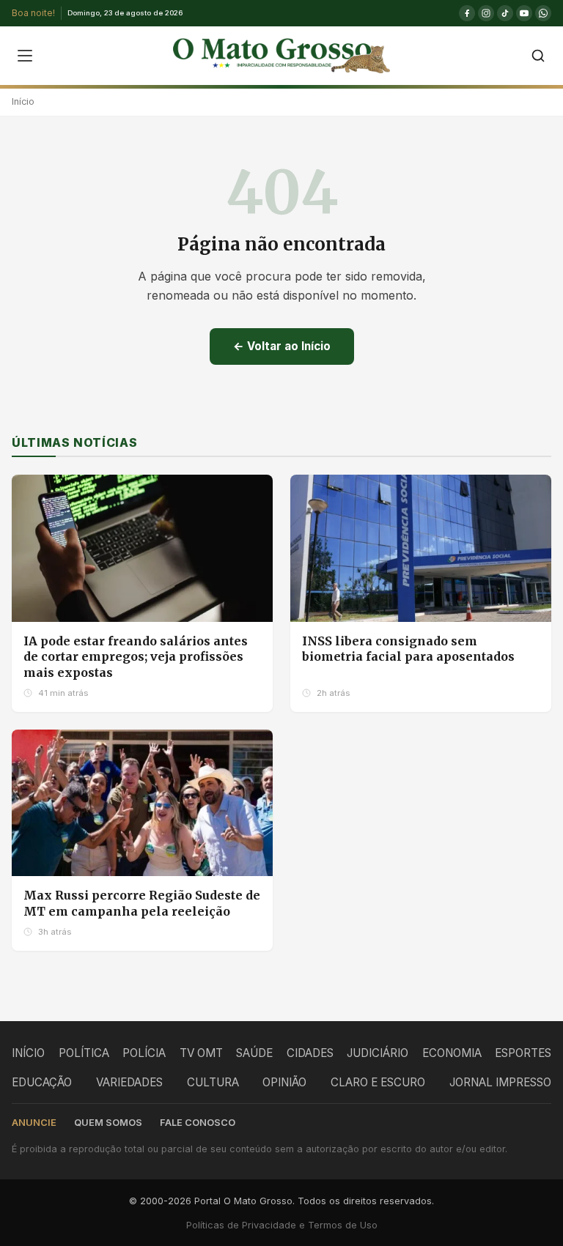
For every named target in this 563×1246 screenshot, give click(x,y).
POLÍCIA (144, 1053)
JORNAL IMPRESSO (500, 1082)
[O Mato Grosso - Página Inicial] (281, 55)
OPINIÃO (284, 1082)
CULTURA (213, 1082)
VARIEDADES (129, 1082)
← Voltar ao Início (282, 346)
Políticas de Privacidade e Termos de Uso (282, 1225)
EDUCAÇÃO (42, 1082)
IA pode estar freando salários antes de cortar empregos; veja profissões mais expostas (135, 657)
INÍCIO (28, 1053)
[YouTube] (524, 13)
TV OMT (201, 1053)
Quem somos (108, 1122)
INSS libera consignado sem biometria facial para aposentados (408, 649)
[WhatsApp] (543, 13)
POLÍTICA (84, 1053)
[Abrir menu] (25, 55)
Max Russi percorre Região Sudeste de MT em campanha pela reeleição (141, 903)
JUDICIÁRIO (377, 1053)
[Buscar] (538, 55)
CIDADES (310, 1053)
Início (23, 101)
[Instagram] (486, 13)
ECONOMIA (452, 1053)
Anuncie (34, 1122)
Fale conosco (197, 1122)
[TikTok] (505, 13)
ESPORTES (523, 1053)
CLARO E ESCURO (378, 1082)
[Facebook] (467, 13)
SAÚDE (254, 1053)
